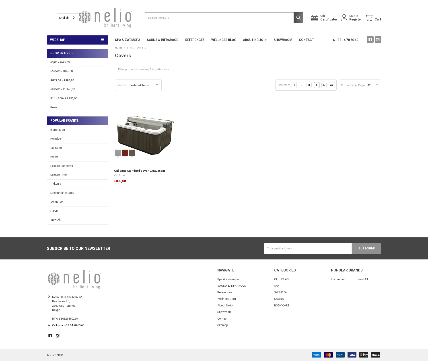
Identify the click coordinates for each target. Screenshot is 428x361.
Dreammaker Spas (62, 192)
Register (355, 19)
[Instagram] (378, 39)
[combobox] (67, 17)
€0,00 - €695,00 (60, 62)
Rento (54, 156)
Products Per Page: (353, 85)
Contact (306, 40)
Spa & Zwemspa (127, 40)
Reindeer (56, 138)
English (64, 17)
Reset (54, 107)
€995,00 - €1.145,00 (62, 89)
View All (55, 219)
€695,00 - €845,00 (61, 71)
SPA (276, 285)
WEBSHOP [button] (57, 40)
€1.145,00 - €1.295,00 (63, 98)
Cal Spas (56, 147)
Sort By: (122, 85)
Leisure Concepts (61, 165)
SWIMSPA (280, 292)
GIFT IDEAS (281, 279)
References (195, 40)
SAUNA (279, 298)
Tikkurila (55, 183)
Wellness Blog (223, 40)
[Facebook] (370, 39)
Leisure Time (58, 174)
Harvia (54, 210)
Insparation (57, 129)
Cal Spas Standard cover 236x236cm (139, 170)
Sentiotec (56, 201)
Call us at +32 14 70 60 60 (68, 325)
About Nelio (253, 40)
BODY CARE (281, 305)
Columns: (284, 85)
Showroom (283, 40)
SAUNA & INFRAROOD (163, 40)
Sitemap (222, 325)
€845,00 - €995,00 (62, 80)
